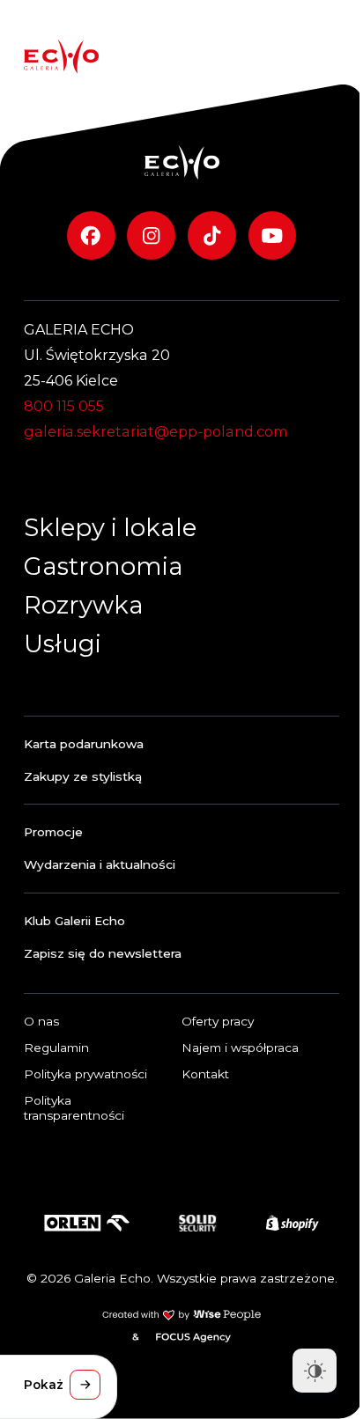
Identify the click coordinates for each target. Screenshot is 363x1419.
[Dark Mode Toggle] (315, 1371)
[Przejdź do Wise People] (181, 1315)
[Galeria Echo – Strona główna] (61, 56)
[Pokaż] (85, 1385)
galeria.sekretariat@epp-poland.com (156, 431)
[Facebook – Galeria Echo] (91, 235)
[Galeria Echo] (181, 162)
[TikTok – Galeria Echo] (212, 235)
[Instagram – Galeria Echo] (151, 235)
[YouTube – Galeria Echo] (272, 235)
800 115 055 (64, 406)
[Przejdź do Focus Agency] (193, 1337)
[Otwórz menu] (319, 56)
